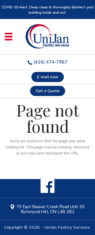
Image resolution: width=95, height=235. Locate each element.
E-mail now (47, 77)
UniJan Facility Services (67, 227)
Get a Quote (48, 91)
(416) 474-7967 (49, 62)
